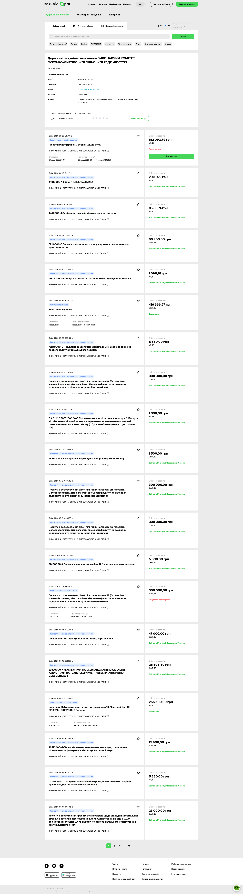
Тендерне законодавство (152, 879)
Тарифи (115, 864)
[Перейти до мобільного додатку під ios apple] (52, 875)
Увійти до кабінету (161, 4)
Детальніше (171, 156)
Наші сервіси (115, 4)
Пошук (183, 36)
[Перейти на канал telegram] (61, 865)
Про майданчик (178, 869)
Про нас (126, 4)
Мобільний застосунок (181, 864)
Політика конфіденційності (123, 879)
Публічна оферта (119, 869)
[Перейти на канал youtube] (54, 865)
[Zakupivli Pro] (57, 4)
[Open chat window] (236, 887)
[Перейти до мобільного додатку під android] (68, 875)
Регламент (146, 869)
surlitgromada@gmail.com (88, 89)
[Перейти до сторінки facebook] (47, 865)
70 (129, 846)
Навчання (92, 4)
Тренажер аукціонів (150, 874)
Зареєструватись (187, 4)
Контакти (103, 4)
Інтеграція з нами (178, 874)
